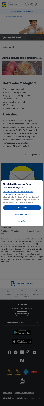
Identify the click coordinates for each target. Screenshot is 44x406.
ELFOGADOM (22, 208)
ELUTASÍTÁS (22, 221)
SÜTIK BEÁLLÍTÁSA (22, 215)
